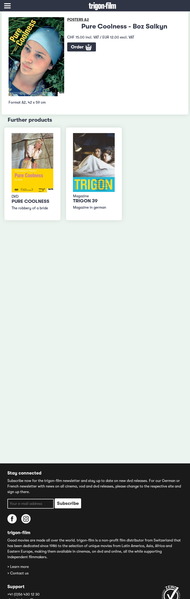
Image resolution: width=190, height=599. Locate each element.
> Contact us (17, 573)
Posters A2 (78, 20)
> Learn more (18, 567)
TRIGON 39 (85, 201)
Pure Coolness (30, 201)
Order (78, 47)
